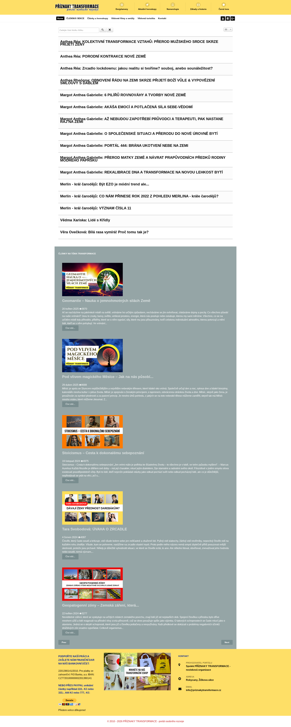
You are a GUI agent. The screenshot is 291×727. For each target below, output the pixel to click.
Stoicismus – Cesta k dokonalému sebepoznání (103, 453)
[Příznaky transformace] (77, 7)
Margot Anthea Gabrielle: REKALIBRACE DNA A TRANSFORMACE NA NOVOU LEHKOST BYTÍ (141, 172)
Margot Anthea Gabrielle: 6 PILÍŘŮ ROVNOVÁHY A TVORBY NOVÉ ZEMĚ (123, 95)
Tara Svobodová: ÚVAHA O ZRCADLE (94, 529)
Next (227, 642)
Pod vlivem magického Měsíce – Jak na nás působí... (107, 377)
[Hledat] (103, 30)
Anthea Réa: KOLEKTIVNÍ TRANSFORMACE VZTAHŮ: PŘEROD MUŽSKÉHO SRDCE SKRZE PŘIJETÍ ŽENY (139, 43)
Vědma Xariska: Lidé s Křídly (85, 220)
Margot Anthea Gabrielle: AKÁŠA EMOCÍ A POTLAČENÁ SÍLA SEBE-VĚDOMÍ (126, 107)
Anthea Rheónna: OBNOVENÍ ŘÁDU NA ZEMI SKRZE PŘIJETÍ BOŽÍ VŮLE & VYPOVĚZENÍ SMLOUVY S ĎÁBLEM (137, 81)
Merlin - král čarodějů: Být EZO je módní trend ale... (104, 184)
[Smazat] (110, 30)
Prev (64, 642)
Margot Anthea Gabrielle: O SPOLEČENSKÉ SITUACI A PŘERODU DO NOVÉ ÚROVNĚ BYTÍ (139, 133)
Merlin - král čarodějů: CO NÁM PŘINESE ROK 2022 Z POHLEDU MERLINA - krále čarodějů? (139, 196)
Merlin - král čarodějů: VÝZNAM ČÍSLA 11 (95, 208)
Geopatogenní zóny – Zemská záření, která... (100, 605)
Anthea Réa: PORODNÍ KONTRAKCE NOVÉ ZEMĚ (103, 56)
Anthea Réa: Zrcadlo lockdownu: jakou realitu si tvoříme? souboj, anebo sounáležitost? (136, 68)
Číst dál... (70, 328)
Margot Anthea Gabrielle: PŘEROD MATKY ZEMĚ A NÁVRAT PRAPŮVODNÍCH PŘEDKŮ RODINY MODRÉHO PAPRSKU (143, 158)
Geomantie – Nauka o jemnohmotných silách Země (106, 301)
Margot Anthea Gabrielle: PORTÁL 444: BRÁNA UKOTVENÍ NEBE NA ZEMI (124, 145)
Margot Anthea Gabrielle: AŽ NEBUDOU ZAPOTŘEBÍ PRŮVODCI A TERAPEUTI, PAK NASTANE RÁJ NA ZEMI (141, 120)
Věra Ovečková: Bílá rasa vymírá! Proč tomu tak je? (104, 232)
